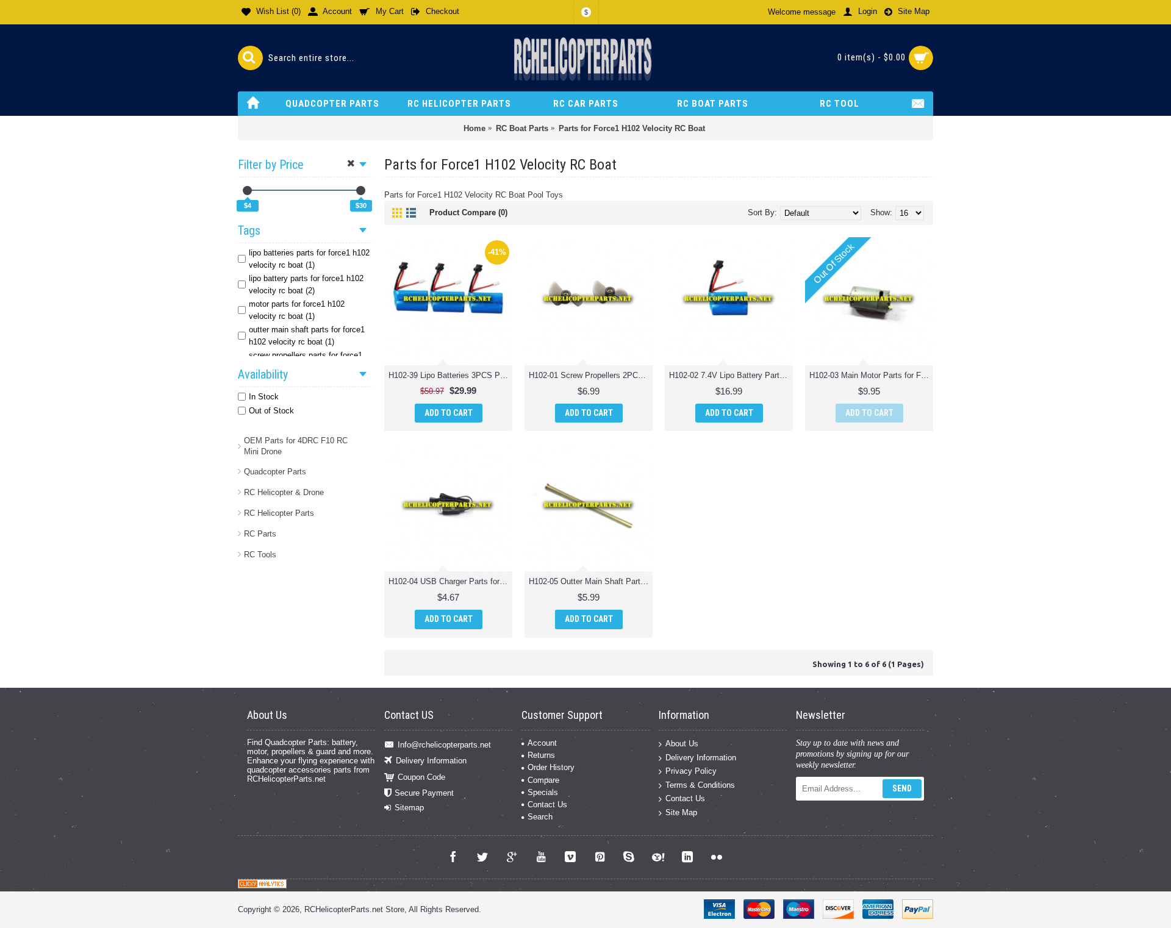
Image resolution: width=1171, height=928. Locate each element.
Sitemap (409, 807)
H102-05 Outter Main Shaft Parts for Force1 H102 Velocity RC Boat (591, 581)
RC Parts (260, 533)
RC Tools (260, 554)
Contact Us (547, 804)
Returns (541, 755)
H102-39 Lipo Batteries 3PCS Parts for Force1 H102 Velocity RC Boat (450, 375)
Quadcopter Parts (275, 471)
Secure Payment (424, 793)
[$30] (360, 190)
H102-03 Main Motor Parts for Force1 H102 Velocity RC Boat (871, 375)
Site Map (681, 812)
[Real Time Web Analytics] (262, 885)
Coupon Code (421, 776)
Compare (543, 780)
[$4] (247, 190)
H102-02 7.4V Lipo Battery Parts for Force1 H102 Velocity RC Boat (731, 375)
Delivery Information (431, 760)
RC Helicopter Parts (279, 513)
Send (902, 788)
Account (542, 743)
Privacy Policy (691, 771)
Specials (543, 792)
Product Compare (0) (468, 212)
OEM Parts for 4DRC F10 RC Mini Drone (296, 446)
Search (540, 816)
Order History (551, 767)
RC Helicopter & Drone (284, 492)
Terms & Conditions (700, 784)
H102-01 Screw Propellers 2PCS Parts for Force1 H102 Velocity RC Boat (591, 375)
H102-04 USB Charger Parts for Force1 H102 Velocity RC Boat (450, 581)
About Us (681, 743)
